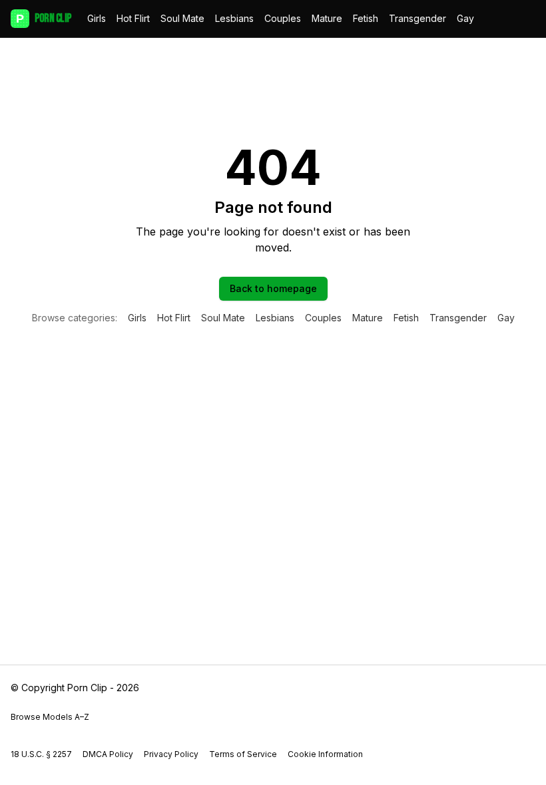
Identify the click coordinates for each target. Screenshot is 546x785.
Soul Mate (182, 18)
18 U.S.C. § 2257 (41, 754)
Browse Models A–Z (50, 717)
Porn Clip (43, 18)
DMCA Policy (108, 754)
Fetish (365, 18)
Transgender (417, 18)
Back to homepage (273, 288)
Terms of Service (243, 754)
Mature (327, 18)
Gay (465, 18)
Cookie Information (325, 754)
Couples (282, 18)
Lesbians (234, 18)
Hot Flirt (133, 18)
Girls (96, 18)
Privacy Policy (171, 754)
